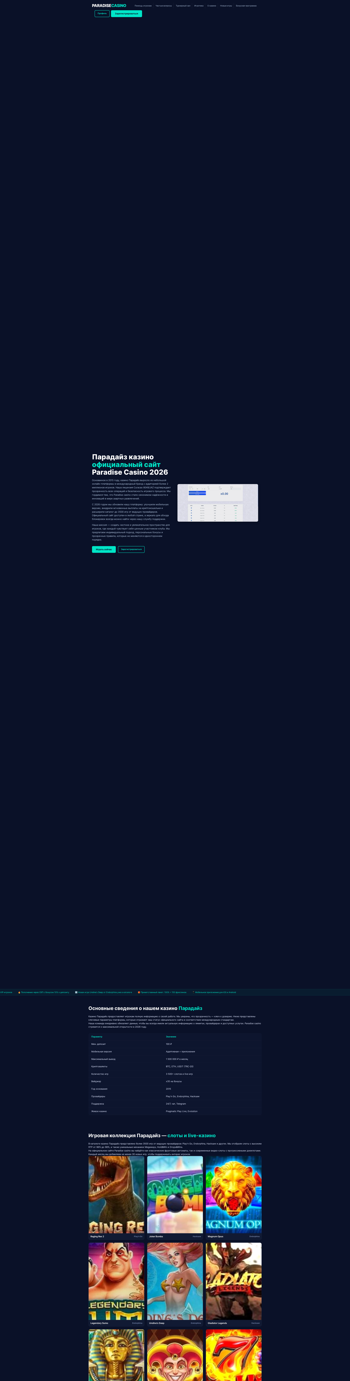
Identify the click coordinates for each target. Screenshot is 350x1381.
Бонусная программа (246, 6)
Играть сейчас (104, 549)
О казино (211, 6)
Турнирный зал (183, 6)
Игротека (198, 6)
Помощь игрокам (143, 6)
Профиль (102, 13)
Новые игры (226, 6)
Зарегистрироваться (126, 13)
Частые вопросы (164, 6)
